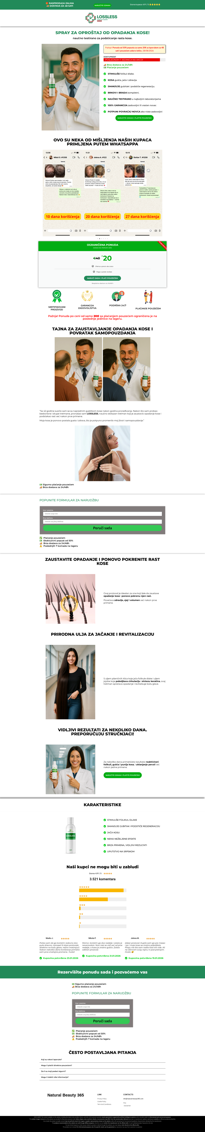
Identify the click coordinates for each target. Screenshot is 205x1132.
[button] (45, 193)
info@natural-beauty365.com (133, 1099)
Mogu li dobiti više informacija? (55, 1077)
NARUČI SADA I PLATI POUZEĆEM (102, 278)
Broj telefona (48, 518)
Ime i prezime (48, 510)
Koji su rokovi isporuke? (51, 1060)
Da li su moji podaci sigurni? (53, 1071)
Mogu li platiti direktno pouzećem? (56, 1065)
